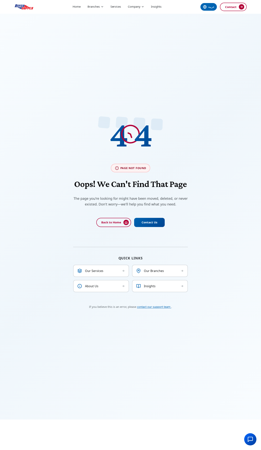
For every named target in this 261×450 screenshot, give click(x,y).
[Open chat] (250, 439)
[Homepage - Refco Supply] (24, 7)
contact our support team (154, 307)
